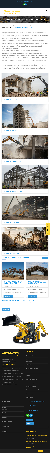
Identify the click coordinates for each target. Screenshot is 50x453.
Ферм (3, 434)
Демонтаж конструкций (13, 191)
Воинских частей (5, 426)
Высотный (28, 364)
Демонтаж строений (11, 222)
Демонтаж (4, 25)
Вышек (3, 423)
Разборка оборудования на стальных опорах (37, 441)
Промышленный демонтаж (32, 368)
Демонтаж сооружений (12, 161)
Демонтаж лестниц (7, 27)
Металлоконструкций (31, 382)
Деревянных (4, 417)
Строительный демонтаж (29, 25)
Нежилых (4, 407)
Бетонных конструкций (31, 386)
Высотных (4, 412)
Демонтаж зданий (11, 130)
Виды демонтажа (14, 25)
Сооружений (29, 361)
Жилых (3, 404)
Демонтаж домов (10, 99)
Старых (3, 414)
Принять (41, 450)
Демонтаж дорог (30, 393)
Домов (27, 359)
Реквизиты (29, 423)
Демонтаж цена (29, 397)
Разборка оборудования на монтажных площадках (35, 447)
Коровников (4, 431)
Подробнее (8, 296)
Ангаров (28, 371)
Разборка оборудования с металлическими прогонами (36, 436)
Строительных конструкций (32, 389)
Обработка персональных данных (9, 384)
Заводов (28, 375)
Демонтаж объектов (11, 253)
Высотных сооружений (7, 429)
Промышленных (5, 409)
